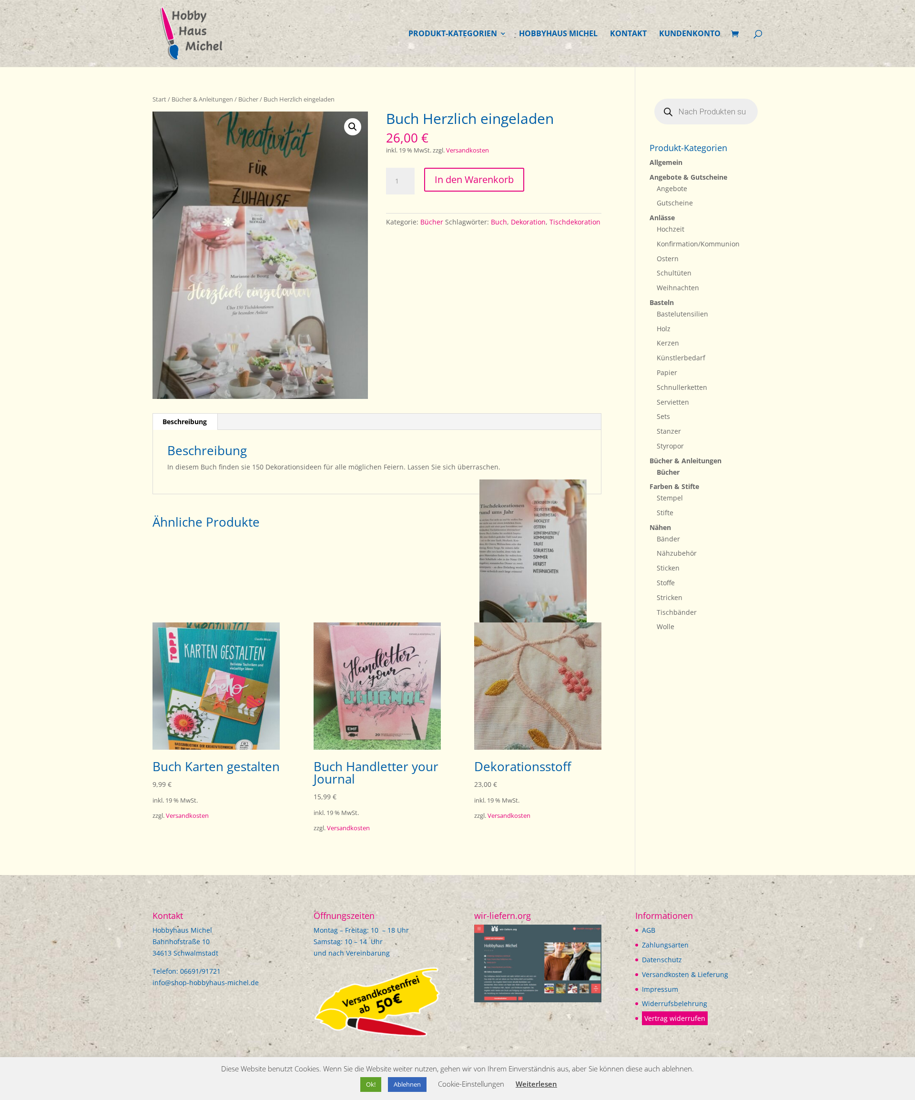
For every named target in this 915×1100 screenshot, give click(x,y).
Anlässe (662, 217)
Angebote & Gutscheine (688, 177)
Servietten (673, 402)
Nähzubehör (677, 553)
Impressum (660, 989)
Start (159, 99)
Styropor (670, 445)
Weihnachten (678, 287)
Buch (499, 221)
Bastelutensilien (682, 313)
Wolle (665, 626)
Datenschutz (662, 959)
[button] (352, 126)
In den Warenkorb (474, 179)
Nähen (660, 527)
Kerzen (668, 342)
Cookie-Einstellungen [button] (471, 1084)
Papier (667, 372)
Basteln (662, 302)
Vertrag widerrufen (674, 1018)
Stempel (670, 497)
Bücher (248, 99)
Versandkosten (467, 150)
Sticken (668, 567)
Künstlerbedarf (681, 357)
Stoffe (666, 582)
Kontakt (628, 34)
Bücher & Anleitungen (202, 99)
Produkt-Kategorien (452, 34)
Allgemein (666, 162)
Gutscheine (675, 202)
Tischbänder (677, 612)
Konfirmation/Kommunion (698, 243)
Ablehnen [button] (407, 1084)
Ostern (668, 258)
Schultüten (674, 272)
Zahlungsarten (665, 944)
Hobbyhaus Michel (558, 34)
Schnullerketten (682, 387)
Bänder (668, 538)
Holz (664, 328)
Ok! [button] (371, 1084)
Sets (663, 416)
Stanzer (669, 431)
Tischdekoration (574, 221)
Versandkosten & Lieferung (685, 974)
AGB (648, 930)
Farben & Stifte (674, 486)
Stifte (665, 512)
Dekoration (528, 221)
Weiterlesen (536, 1084)
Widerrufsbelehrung (674, 1003)
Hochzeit (670, 229)
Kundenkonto (690, 34)
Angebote (672, 188)
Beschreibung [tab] (185, 421)
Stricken (669, 597)
